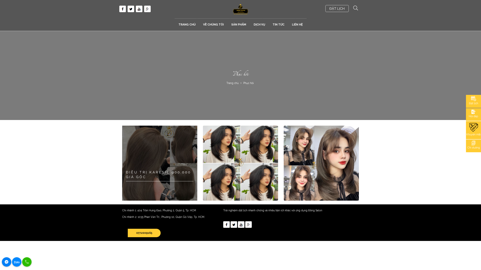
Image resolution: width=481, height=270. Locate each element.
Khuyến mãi (473, 134)
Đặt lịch (473, 103)
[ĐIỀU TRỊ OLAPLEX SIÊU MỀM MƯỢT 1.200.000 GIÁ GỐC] (240, 162)
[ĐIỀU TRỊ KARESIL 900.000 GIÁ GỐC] (159, 162)
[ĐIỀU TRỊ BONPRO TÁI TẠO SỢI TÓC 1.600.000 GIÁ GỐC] (321, 162)
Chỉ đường (473, 147)
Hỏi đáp (473, 116)
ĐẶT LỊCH (337, 8)
